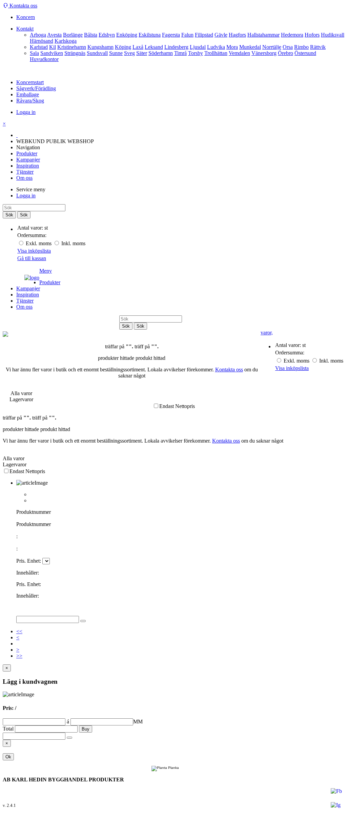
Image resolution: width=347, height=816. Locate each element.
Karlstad (39, 47)
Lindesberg (176, 47)
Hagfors (237, 35)
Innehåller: (27, 573)
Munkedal (250, 47)
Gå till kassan (31, 258)
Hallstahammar (263, 35)
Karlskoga (66, 41)
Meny (45, 271)
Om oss (24, 178)
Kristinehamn (71, 47)
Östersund (305, 53)
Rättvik (318, 47)
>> (19, 656)
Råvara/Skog (30, 100)
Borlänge (73, 35)
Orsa (288, 47)
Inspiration (27, 166)
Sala (34, 53)
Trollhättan (215, 53)
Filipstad (204, 35)
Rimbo (301, 47)
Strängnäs (74, 53)
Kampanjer (28, 159)
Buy (85, 729)
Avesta (54, 35)
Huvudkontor (44, 59)
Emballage (27, 94)
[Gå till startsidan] (21, 274)
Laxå (137, 47)
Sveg (129, 53)
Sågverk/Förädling (36, 88)
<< (19, 631)
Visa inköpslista (34, 251)
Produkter (26, 153)
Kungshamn (100, 47)
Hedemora (292, 35)
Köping (123, 47)
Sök (9, 214)
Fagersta (171, 35)
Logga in (26, 112)
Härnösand (41, 41)
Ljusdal (198, 47)
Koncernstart (30, 82)
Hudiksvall (332, 35)
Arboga (38, 35)
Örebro (285, 53)
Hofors (312, 35)
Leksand (154, 47)
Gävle (221, 35)
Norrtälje (271, 47)
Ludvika (216, 47)
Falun (187, 35)
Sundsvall (97, 53)
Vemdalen (239, 53)
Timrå (180, 53)
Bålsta (90, 35)
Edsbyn (107, 35)
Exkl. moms (38, 243)
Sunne (116, 53)
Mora (232, 47)
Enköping (126, 35)
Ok (8, 756)
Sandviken (51, 53)
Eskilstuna (150, 35)
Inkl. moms (72, 243)
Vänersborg (264, 53)
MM (105, 721)
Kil (52, 47)
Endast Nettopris (177, 406)
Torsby (195, 53)
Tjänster (25, 172)
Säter (141, 53)
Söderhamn (160, 53)
